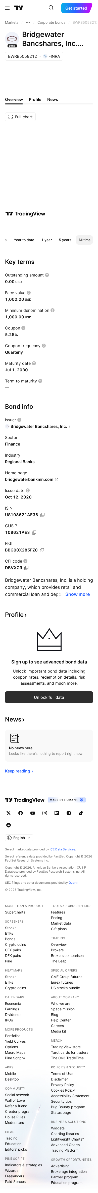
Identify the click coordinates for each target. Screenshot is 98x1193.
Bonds (10, 939)
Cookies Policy (63, 1090)
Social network (17, 1095)
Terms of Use (62, 1073)
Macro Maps (15, 1052)
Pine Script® (15, 1058)
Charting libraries (65, 1133)
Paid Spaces (15, 1181)
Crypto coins (15, 944)
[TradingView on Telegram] (68, 813)
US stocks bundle (65, 988)
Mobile (10, 1073)
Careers (57, 1025)
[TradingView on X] (8, 813)
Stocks (10, 928)
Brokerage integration (69, 1171)
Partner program (64, 1177)
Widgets (58, 1128)
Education (13, 1144)
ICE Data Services (62, 849)
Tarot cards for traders (69, 1052)
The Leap (59, 961)
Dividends (13, 1014)
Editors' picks (16, 1149)
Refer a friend (16, 1106)
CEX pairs (13, 950)
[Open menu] (7, 8)
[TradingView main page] (18, 8)
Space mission (63, 1009)
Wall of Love (15, 1100)
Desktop (12, 1079)
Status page (61, 1112)
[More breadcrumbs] (28, 22)
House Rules (15, 1117)
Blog (54, 1014)
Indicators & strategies (23, 1165)
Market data (61, 923)
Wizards (11, 1170)
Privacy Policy (62, 1085)
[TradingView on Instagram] (44, 813)
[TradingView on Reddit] (8, 825)
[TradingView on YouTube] (32, 813)
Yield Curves (15, 1041)
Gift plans (59, 929)
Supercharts (15, 912)
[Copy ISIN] (42, 515)
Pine (8, 961)
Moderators (14, 1122)
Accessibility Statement (70, 1096)
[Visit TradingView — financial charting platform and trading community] (25, 213)
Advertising (60, 1166)
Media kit (58, 1031)
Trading (11, 1138)
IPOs (9, 1020)
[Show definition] (47, 275)
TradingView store (66, 1047)
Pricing (56, 917)
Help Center (61, 1020)
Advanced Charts (65, 1145)
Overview (59, 944)
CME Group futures (66, 977)
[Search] (51, 8)
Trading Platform (64, 1150)
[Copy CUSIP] (34, 532)
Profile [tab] (35, 99)
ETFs (9, 933)
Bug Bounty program (68, 1107)
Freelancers (14, 1176)
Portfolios (12, 1036)
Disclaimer (59, 1079)
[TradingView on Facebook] (20, 813)
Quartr (73, 882)
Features (58, 912)
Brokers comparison (67, 955)
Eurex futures (62, 982)
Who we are (60, 1003)
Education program (66, 1182)
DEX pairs (13, 955)
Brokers (57, 950)
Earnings (12, 1009)
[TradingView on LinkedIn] (56, 813)
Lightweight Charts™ (67, 1139)
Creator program (18, 1111)
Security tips (61, 1101)
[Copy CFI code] (26, 568)
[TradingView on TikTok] (80, 813)
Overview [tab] (14, 99)
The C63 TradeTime (67, 1058)
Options (11, 1047)
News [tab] (52, 99)
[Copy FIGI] (42, 550)
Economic (13, 1003)
